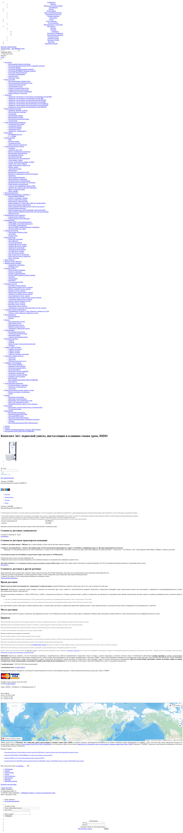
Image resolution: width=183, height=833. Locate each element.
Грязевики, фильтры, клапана (17, 110)
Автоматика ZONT (14, 129)
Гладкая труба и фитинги (16, 217)
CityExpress (70, 650)
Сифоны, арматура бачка (13, 347)
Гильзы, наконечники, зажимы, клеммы (21, 162)
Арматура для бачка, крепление (18, 354)
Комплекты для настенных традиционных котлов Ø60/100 (27, 107)
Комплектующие (13, 78)
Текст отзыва (9, 814)
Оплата (6, 503)
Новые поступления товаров (53, 6)
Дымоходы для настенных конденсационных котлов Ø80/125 (28, 103)
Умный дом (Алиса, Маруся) (17, 163)
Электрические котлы (15, 86)
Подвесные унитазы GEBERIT (18, 371)
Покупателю (51, 26)
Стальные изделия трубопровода (15, 309)
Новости (53, 4)
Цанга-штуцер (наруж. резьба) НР (19, 256)
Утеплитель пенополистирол (17, 333)
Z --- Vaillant (12, 136)
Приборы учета (13, 266)
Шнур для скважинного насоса (18, 402)
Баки (10, 139)
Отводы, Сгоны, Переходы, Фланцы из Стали (23, 313)
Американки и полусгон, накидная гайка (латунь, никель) (27, 308)
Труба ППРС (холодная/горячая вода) (20, 224)
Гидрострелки (12, 121)
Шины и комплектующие (16, 189)
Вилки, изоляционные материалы (19, 151)
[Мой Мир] (6, 490)
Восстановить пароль (85, 828)
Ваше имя (13, 808)
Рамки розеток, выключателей (18, 184)
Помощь (53, 28)
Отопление (8, 62)
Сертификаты (53, 7)
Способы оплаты (53, 36)
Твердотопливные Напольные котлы (20, 83)
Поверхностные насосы (16, 325)
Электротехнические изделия (14, 146)
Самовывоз (55, 31)
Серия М (11, 342)
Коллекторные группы (15, 117)
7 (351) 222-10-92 (6, 787)
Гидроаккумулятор (14, 143)
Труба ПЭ (11, 277)
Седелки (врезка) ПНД (15, 282)
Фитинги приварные (15, 272)
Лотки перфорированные (16, 177)
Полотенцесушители (11, 339)
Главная (7, 426)
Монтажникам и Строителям (53, 24)
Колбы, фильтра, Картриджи (17, 145)
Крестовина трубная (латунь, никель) (20, 287)
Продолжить (9, 801)
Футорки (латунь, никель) (16, 302)
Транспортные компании (55, 35)
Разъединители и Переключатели (19, 158)
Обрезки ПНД (13, 278)
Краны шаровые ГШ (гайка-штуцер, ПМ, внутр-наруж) (26, 206)
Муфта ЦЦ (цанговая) (15, 239)
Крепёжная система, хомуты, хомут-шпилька (23, 404)
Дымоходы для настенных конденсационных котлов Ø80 (27, 102)
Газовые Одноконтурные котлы (18, 88)
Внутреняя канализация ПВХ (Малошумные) (23, 423)
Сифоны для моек (14, 351)
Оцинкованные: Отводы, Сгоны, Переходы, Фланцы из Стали (28, 311)
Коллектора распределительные (18, 119)
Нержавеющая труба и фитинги (15, 215)
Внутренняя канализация (16, 412)
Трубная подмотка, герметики (18, 385)
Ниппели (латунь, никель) (16, 290)
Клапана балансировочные (17, 208)
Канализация (9, 411)
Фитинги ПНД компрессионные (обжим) (21, 275)
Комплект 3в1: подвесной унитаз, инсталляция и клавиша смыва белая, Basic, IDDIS (105, 744)
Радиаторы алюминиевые (16, 74)
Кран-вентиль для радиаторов (18, 201)
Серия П (11, 340)
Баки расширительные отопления (19, 64)
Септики (11, 421)
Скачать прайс (5, 48)
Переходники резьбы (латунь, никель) (20, 292)
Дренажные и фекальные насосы (19, 328)
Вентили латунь (13, 213)
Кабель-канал (12, 170)
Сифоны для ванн (14, 352)
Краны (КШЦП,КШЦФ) (16, 196)
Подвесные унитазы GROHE (17, 375)
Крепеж (7, 395)
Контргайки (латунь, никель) (17, 306)
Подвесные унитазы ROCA (17, 368)
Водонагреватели (10, 314)
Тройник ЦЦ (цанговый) (16, 248)
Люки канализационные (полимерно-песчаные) (24, 419)
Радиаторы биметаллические (17, 72)
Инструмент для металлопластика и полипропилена (25, 407)
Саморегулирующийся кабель (18, 337)
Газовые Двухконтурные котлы (18, 90)
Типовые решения (53, 16)
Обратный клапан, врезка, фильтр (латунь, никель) (24, 297)
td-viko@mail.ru (20, 667)
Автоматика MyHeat (15, 127)
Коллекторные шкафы (15, 115)
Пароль (84, 825)
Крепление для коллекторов (17, 399)
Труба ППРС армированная (17, 225)
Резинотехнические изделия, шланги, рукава (19, 390)
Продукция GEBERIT (15, 364)
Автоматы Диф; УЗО (15, 150)
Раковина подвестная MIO (17, 366)
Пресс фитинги (13, 241)
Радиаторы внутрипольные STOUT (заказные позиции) (26, 66)
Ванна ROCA (12, 381)
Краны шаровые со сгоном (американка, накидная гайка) (27, 210)
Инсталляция (12, 378)
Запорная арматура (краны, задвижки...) (17, 194)
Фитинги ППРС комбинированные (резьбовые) (23, 227)
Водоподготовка (13, 141)
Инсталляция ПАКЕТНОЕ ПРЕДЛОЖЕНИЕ (23, 380)
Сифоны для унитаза (15, 349)
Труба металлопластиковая (17, 249)
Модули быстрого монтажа (17, 112)
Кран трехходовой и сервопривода (19, 205)
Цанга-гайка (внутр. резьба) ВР (18, 254)
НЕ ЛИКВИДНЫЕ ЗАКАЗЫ (38, 644)
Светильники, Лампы (15, 160)
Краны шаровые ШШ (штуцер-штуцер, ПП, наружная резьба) (28, 211)
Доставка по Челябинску (55, 33)
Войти (47, 43)
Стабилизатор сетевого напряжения (20, 91)
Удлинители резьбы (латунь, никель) (20, 299)
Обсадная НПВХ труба (15, 416)
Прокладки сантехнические (17, 387)
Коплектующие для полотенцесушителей (21, 344)
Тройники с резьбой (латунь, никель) (20, 294)
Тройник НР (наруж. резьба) (17, 246)
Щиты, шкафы (13, 191)
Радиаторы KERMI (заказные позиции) (21, 69)
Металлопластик (10, 237)
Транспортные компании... (9, 578)
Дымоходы (8, 95)
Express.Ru (76, 650)
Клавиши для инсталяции (16, 376)
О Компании (51, 2)
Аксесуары (12, 359)
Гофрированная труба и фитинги (19, 218)
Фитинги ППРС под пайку (17, 229)
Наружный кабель (14, 335)
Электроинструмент (15, 169)
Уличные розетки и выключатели (19, 181)
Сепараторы (12, 114)
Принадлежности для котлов (17, 93)
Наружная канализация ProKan (18, 418)
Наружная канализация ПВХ (17, 414)
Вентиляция (8, 133)
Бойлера (11, 318)
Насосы (7, 320)
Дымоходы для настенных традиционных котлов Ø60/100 (27, 100)
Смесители (12, 357)
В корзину (16, 801)
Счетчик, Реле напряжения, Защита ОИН (21, 186)
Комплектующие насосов (16, 327)
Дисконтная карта (53, 38)
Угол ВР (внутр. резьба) (16, 251)
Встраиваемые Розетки (15, 155)
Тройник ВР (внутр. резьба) (17, 244)
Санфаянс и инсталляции (13, 363)
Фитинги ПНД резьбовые (16, 270)
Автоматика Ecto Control (16, 124)
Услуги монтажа (51, 21)
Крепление (12, 175)
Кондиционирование (11, 193)
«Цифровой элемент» (28, 793)
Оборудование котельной (13, 108)
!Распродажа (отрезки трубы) (17, 232)
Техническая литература (53, 14)
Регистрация (53, 43)
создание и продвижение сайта (45, 793)
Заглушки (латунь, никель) (17, 285)
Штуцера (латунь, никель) (16, 304)
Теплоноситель (13, 76)
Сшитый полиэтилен (11, 230)
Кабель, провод (13, 167)
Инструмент (9, 405)
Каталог (51, 9)
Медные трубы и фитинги (13, 261)
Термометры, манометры (16, 265)
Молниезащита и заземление (17, 179)
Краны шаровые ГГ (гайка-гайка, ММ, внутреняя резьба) (26, 203)
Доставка (53, 30)
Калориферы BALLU (15, 134)
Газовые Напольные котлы (17, 84)
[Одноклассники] (4, 490)
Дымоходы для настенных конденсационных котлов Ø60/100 (28, 105)
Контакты (51, 42)
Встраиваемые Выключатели (17, 153)
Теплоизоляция (9, 330)
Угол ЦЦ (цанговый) (15, 242)
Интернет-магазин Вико (8, 47)
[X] (9, 490)
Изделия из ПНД (10, 268)
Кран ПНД (11, 280)
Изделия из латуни (11, 284)
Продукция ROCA (14, 369)
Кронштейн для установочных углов (20, 400)
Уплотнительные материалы (14, 383)
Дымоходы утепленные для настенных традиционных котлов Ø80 (30, 96)
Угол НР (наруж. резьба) (16, 253)
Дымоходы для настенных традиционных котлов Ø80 (25, 98)
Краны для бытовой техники (17, 199)
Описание (7, 494)
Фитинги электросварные (16, 273)
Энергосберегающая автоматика (15, 122)
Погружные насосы (14, 323)
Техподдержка (51, 11)
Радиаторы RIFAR (14, 67)
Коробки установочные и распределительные (23, 174)
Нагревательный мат (15, 157)
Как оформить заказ (18, 48)
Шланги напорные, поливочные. (19, 392)
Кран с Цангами (13, 258)
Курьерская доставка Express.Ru (25, 652)
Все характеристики (7, 478)
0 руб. (3, 57)
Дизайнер (11, 345)
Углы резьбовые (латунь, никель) (19, 296)
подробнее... (20, 766)
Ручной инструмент (14, 409)
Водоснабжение (10, 138)
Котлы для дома (10, 79)
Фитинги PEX (13, 236)
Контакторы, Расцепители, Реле (18, 172)
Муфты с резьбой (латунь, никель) (19, 289)
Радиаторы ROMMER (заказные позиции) (22, 71)
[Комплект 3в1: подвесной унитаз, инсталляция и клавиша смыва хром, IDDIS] (16, 451)
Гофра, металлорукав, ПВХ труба (19, 165)
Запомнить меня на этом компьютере (92, 827)
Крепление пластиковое (16, 397)
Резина (10, 393)
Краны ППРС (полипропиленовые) (20, 222)
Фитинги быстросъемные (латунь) (19, 301)
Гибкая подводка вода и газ (17, 361)
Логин (85, 823)
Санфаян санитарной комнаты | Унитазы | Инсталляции (23, 429)
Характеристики (9, 497)
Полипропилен (9, 220)
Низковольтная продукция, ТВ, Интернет (21, 182)
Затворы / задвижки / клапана (18, 198)
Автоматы (11, 148)
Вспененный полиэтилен (16, 332)
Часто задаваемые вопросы (53, 12)
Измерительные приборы (13, 263)
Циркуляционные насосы (16, 321)
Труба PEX (12, 234)
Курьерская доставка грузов (8, 652)
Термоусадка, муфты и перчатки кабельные (22, 187)
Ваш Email (8, 810)
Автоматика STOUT (15, 126)
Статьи (51, 19)
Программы (53, 18)
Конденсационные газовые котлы (19, 81)
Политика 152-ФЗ (53, 40)
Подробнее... (5, 536)
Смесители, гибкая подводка (14, 356)
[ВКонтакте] (2, 490)
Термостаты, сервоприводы (17, 131)
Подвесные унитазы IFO (16, 373)
